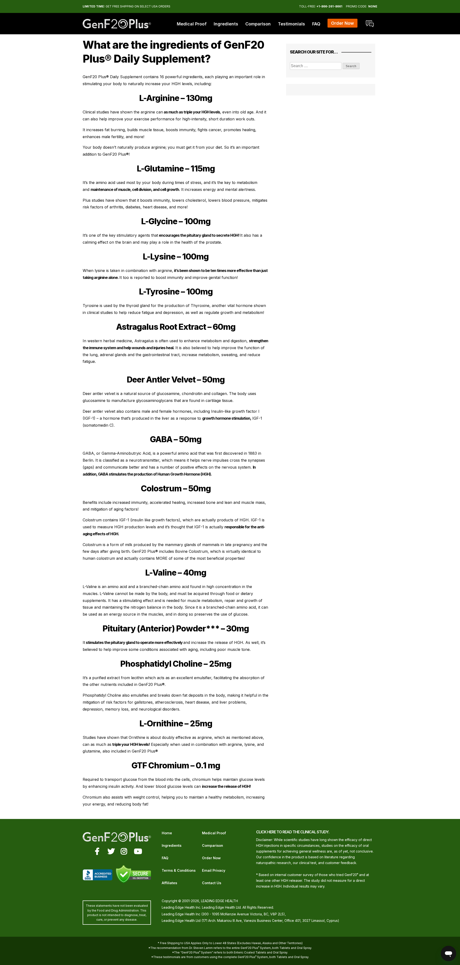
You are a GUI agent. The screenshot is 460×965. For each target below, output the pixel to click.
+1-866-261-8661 (329, 6)
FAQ (316, 23)
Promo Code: (356, 6)
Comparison (258, 23)
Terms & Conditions (179, 870)
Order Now (211, 858)
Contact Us (211, 883)
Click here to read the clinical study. (292, 832)
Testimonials (291, 23)
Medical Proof (192, 23)
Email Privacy (213, 870)
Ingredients (226, 23)
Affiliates (169, 883)
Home (167, 833)
